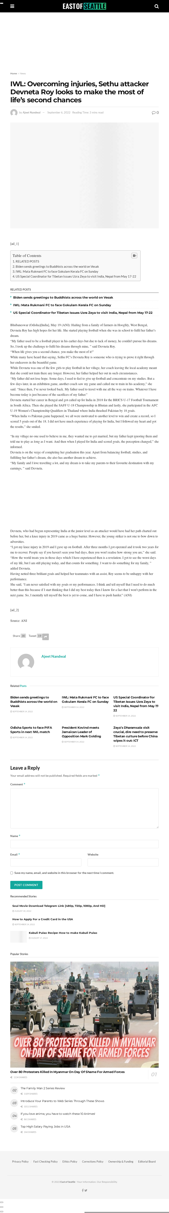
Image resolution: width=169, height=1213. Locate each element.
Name (15, 836)
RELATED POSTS (27, 261)
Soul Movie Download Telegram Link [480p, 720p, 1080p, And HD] (58, 905)
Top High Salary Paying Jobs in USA (45, 1126)
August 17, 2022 (39, 938)
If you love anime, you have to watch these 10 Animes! (58, 1114)
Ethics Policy (69, 1161)
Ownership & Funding (120, 1161)
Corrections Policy (92, 1161)
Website (93, 854)
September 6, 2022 (58, 112)
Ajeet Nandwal (32, 112)
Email (15, 854)
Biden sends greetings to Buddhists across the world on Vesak (57, 266)
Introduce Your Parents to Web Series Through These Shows (62, 1101)
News (23, 73)
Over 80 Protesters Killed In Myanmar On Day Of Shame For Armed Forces (67, 1072)
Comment (18, 784)
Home (13, 73)
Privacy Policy (20, 1161)
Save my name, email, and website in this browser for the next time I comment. (64, 872)
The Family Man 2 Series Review (43, 1088)
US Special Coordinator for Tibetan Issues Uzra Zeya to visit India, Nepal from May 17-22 (76, 276)
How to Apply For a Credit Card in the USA (42, 919)
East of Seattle (67, 1181)
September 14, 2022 (22, 711)
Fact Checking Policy (45, 1161)
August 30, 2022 (22, 911)
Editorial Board (147, 1161)
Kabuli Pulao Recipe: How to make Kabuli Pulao (63, 932)
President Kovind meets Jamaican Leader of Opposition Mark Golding (81, 732)
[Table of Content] (134, 255)
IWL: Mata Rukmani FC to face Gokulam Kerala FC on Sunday (57, 271)
